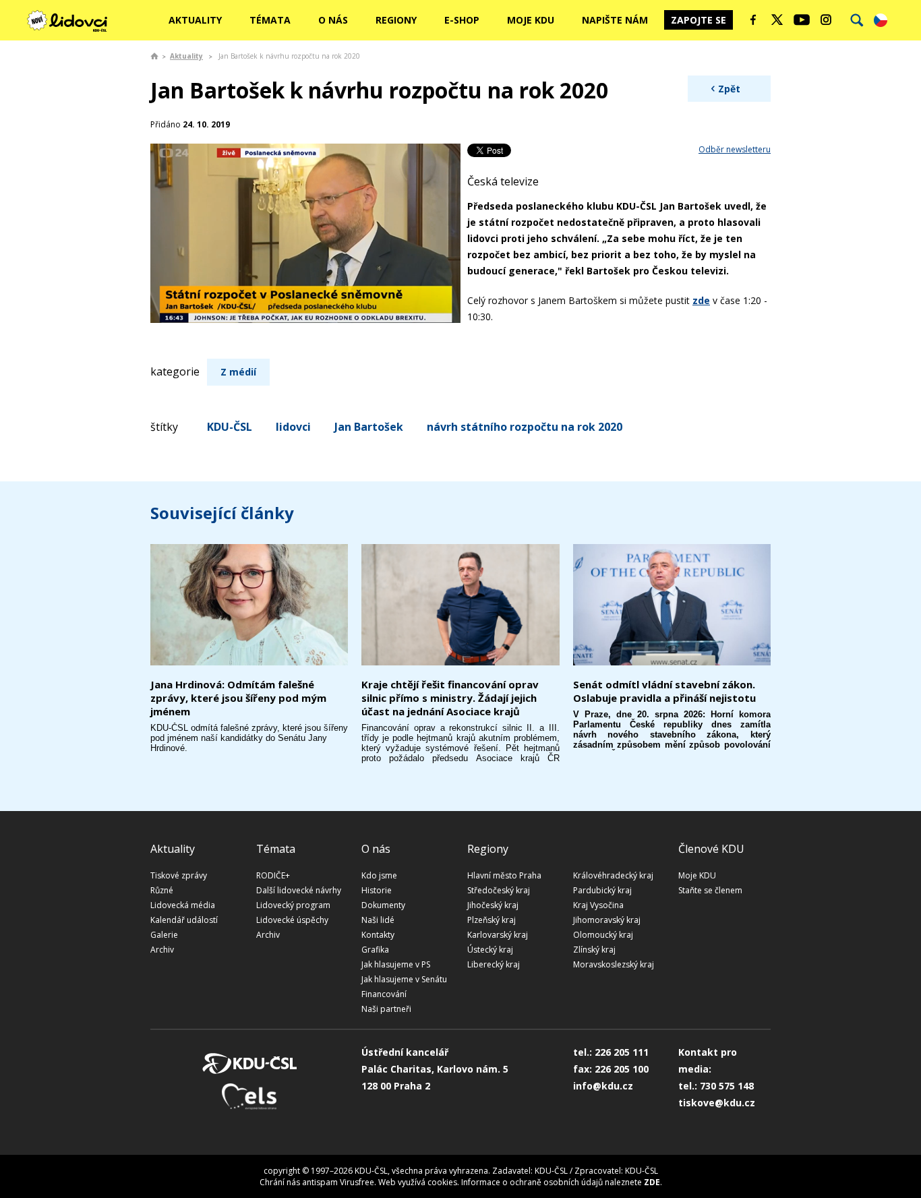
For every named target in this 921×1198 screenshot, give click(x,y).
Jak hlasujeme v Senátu (404, 979)
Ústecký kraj (490, 949)
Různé (161, 890)
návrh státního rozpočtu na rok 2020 (524, 426)
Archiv (162, 949)
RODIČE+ (273, 875)
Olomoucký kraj (603, 934)
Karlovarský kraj (497, 934)
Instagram (826, 19)
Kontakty (377, 934)
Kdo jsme (379, 875)
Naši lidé (377, 920)
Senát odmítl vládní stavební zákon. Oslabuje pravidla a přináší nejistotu (664, 691)
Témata (270, 19)
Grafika (375, 949)
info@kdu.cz (603, 1085)
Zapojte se (698, 19)
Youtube (801, 19)
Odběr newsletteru (735, 149)
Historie (376, 890)
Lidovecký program (293, 905)
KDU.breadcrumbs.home (154, 56)
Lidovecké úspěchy (292, 920)
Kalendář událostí (184, 920)
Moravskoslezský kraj (613, 964)
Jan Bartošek (368, 426)
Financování (384, 994)
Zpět (729, 88)
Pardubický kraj (602, 890)
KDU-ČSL (229, 426)
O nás (333, 19)
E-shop (461, 19)
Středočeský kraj (498, 890)
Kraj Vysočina (598, 905)
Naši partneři (386, 1009)
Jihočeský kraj (492, 905)
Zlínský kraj (594, 949)
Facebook (753, 19)
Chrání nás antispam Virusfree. (318, 1182)
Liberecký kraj (493, 964)
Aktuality (195, 19)
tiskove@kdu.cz (716, 1102)
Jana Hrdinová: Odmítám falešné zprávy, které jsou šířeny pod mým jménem (238, 698)
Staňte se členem (710, 890)
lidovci (293, 426)
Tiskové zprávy (178, 875)
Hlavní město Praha (504, 875)
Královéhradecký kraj (613, 875)
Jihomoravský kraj (607, 920)
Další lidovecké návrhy (298, 890)
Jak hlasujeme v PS (395, 964)
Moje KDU (530, 19)
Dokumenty (383, 905)
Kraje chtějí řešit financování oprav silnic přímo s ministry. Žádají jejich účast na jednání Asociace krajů (450, 698)
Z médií (238, 371)
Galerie (164, 934)
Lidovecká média (182, 905)
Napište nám (615, 19)
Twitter (777, 19)
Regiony (396, 19)
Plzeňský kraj (491, 920)
